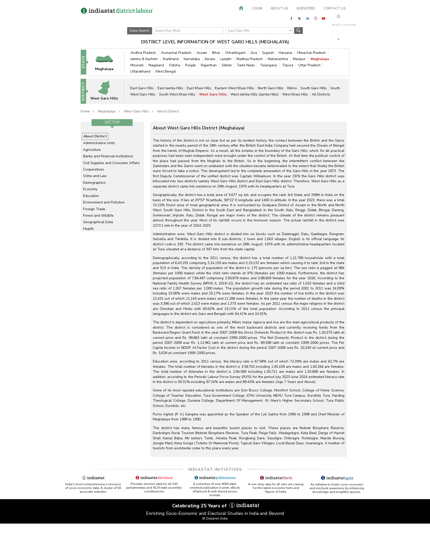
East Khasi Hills (199, 88)
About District (168, 111)
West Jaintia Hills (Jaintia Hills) (254, 94)
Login (257, 8)
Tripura (287, 65)
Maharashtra (278, 59)
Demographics (94, 182)
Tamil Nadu (246, 65)
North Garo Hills (270, 88)
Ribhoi (292, 88)
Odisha (174, 65)
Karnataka (192, 59)
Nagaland (156, 65)
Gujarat (268, 52)
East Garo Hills (142, 88)
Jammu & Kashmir (144, 59)
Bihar (216, 52)
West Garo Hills (213, 94)
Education (91, 195)
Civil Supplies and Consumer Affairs (111, 163)
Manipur (299, 59)
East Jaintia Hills (170, 88)
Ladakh (225, 59)
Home (85, 111)
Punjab (190, 65)
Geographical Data (98, 222)
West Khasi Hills (295, 94)
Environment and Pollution (104, 202)
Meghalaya (320, 59)
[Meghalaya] (107, 62)
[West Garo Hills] (107, 91)
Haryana (285, 52)
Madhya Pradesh (249, 59)
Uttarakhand (140, 71)
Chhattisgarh (235, 52)
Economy (90, 189)
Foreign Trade (94, 209)
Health (88, 228)
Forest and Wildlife (98, 215)
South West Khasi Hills (177, 94)
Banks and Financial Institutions (108, 156)
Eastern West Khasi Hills (234, 88)
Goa (254, 52)
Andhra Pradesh (143, 52)
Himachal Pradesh (311, 52)
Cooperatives (93, 169)
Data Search (140, 30)
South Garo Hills (314, 88)
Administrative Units (99, 143)
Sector (112, 122)
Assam (201, 52)
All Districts (321, 94)
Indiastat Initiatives (215, 469)
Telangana (268, 65)
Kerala (210, 59)
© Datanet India (215, 518)
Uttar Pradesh (309, 65)
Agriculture (92, 149)
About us (279, 8)
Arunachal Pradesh (176, 52)
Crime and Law (95, 176)
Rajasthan (209, 65)
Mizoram (137, 65)
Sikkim (227, 65)
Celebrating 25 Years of (200, 505)
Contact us (334, 8)
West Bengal (165, 71)
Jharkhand (171, 59)
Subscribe (305, 8)
